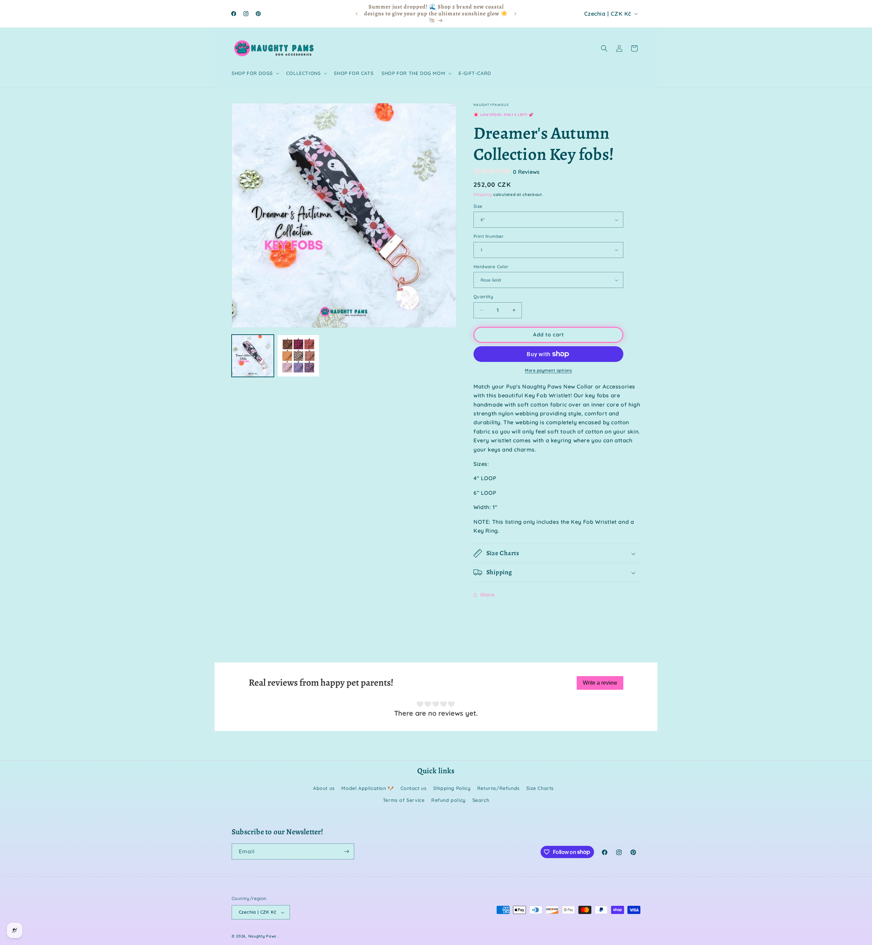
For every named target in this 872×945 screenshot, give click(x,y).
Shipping (482, 194)
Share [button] (487, 595)
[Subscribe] (346, 851)
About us (324, 788)
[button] (255, 73)
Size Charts (540, 788)
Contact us (414, 788)
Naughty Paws (262, 936)
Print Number (488, 236)
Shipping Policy (451, 788)
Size (478, 206)
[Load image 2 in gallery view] (298, 356)
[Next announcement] (515, 13)
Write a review (600, 683)
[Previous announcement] (356, 13)
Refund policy (448, 800)
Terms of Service (404, 800)
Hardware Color (491, 266)
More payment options (548, 370)
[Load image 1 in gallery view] (253, 356)
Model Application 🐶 (367, 788)
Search (480, 800)
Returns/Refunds (498, 788)
